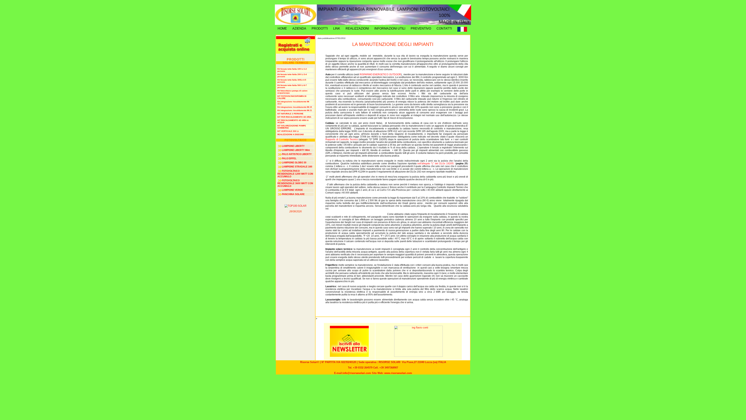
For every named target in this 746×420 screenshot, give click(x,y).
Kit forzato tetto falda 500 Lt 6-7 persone (292, 86)
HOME (282, 28)
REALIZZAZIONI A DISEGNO (290, 134)
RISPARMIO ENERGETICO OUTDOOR (380, 74)
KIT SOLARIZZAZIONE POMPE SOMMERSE (291, 127)
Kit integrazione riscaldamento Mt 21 (294, 110)
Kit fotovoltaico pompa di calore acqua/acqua (292, 92)
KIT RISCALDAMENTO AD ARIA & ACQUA (293, 121)
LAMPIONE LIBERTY (293, 146)
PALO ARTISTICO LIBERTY (297, 154)
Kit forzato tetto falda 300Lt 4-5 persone (291, 81)
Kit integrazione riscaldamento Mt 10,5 (293, 103)
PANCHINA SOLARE (293, 194)
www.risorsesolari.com (398, 373)
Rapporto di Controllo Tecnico (341, 139)
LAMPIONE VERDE (292, 190)
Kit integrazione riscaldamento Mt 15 (294, 107)
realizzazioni (357, 28)
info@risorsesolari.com (357, 373)
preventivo (421, 28)
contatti (444, 28)
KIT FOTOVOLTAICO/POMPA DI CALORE (291, 97)
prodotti (320, 28)
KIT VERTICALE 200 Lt (288, 131)
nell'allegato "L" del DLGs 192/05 (435, 163)
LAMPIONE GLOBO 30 (294, 162)
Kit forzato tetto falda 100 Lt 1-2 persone (292, 70)
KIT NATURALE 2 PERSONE (290, 114)
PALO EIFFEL (289, 158)
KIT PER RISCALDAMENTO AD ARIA (294, 117)
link (336, 28)
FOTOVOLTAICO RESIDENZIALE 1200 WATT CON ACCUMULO (295, 174)
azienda (299, 28)
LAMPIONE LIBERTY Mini (296, 150)
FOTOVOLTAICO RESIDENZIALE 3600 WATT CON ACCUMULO (295, 183)
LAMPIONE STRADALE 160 (297, 166)
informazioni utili (389, 28)
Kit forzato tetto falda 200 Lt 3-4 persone (292, 75)
